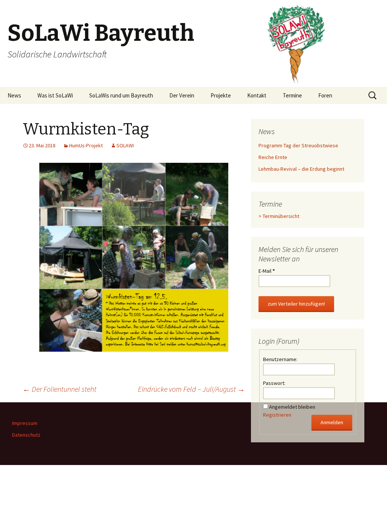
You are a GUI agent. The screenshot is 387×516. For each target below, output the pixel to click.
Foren (325, 95)
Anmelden (331, 422)
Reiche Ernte (273, 157)
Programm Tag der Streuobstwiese (298, 145)
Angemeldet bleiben (292, 406)
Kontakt (256, 95)
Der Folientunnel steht (59, 389)
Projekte (221, 95)
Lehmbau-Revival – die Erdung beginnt (301, 168)
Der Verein (181, 95)
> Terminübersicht (279, 216)
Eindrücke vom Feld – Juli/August (191, 389)
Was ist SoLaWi (55, 95)
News (14, 95)
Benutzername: (280, 359)
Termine (292, 95)
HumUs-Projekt (86, 145)
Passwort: (274, 383)
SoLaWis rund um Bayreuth (121, 95)
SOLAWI (125, 145)
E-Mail (267, 270)
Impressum (24, 423)
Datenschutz (26, 434)
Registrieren (277, 414)
